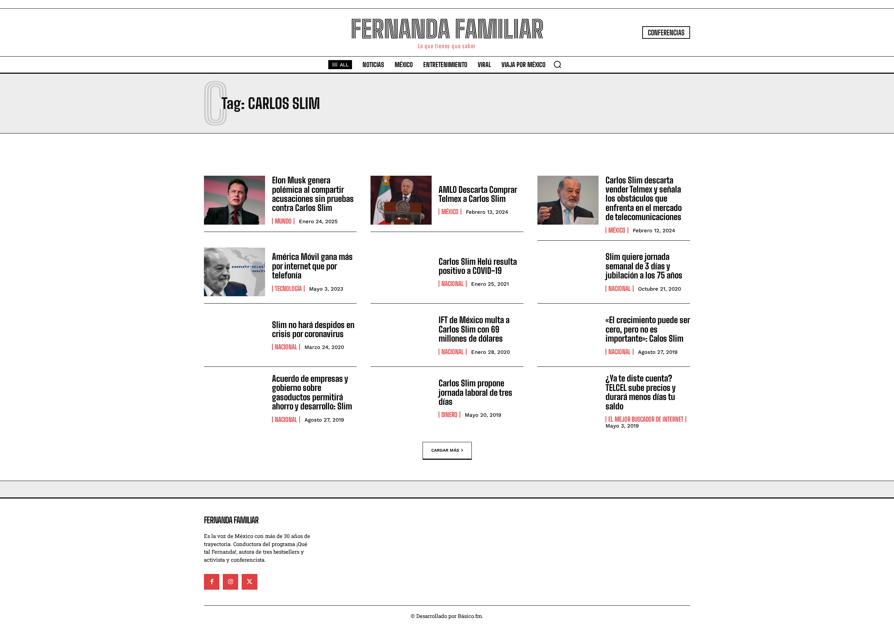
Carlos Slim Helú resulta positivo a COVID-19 (478, 266)
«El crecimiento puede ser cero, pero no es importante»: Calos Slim (648, 329)
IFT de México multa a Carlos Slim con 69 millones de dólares (474, 329)
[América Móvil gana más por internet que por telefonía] (234, 272)
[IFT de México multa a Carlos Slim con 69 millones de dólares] (401, 335)
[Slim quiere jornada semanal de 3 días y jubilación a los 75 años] (568, 272)
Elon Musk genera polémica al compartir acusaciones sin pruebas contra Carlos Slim (313, 194)
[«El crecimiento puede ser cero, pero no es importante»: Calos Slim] (568, 335)
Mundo (283, 221)
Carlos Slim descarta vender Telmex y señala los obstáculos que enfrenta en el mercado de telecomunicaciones (644, 198)
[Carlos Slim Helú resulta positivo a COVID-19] (401, 272)
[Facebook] (211, 581)
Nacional (452, 284)
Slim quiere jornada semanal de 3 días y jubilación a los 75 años (644, 266)
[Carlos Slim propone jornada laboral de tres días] (401, 398)
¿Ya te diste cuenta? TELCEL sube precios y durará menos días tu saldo (641, 392)
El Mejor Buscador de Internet (645, 419)
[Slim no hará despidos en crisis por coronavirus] (234, 335)
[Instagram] (230, 581)
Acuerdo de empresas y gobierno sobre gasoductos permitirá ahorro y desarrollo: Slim (312, 392)
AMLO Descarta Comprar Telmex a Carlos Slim (478, 194)
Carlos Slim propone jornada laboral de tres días (475, 392)
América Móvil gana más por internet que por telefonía (312, 266)
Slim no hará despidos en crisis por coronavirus (313, 329)
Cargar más (445, 450)
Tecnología (288, 288)
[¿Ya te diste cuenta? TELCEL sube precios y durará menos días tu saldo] (568, 398)
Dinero (449, 415)
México (450, 212)
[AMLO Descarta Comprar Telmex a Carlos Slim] (401, 200)
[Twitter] (249, 581)
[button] (557, 64)
